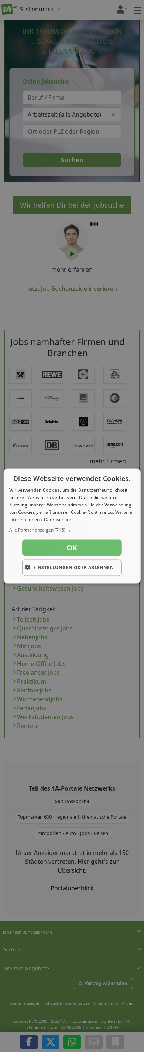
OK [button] (72, 548)
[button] (72, 530)
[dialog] (72, 526)
